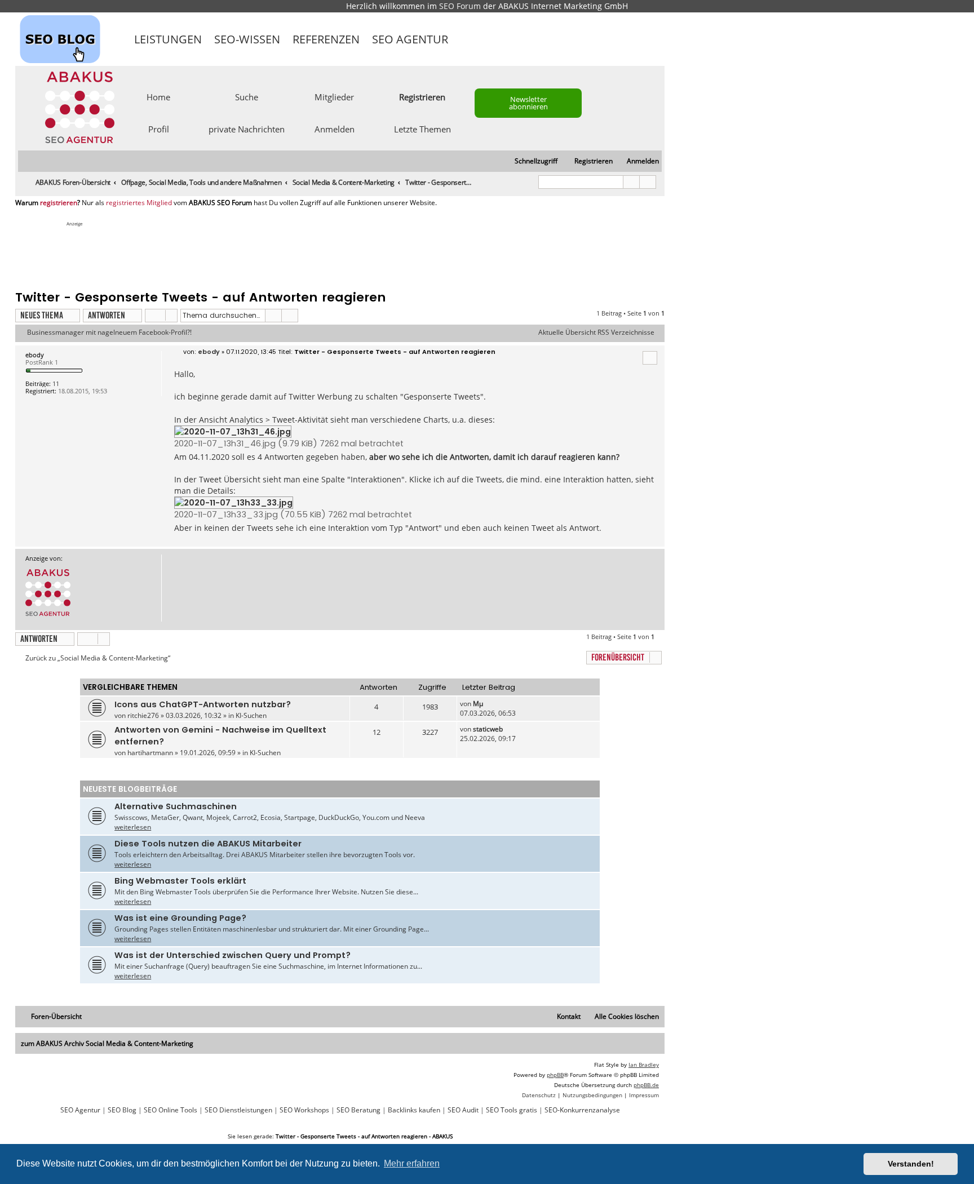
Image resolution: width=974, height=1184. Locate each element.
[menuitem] (638, 161)
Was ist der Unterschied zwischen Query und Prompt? (232, 955)
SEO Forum (460, 6)
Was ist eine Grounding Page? (180, 918)
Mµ (478, 703)
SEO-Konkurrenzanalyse (582, 1110)
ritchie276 (143, 715)
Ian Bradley (643, 1064)
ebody (34, 354)
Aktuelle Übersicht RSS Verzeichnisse (596, 332)
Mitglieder (334, 96)
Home (158, 96)
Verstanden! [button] (911, 1163)
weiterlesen (132, 827)
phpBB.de (646, 1085)
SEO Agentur (410, 39)
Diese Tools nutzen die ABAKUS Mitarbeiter (208, 843)
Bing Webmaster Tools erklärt (180, 880)
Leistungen (168, 39)
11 (55, 383)
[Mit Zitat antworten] (650, 358)
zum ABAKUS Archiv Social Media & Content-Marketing (107, 1043)
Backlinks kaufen (414, 1110)
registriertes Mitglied (139, 202)
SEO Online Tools (170, 1110)
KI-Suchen (251, 715)
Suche (246, 96)
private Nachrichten (247, 128)
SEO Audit (463, 1110)
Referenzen (326, 39)
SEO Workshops (304, 1110)
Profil (158, 128)
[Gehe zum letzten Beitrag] (488, 703)
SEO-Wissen (247, 39)
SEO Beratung (358, 1110)
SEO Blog (122, 1110)
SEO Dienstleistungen (238, 1110)
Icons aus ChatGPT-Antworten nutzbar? (202, 704)
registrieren (58, 202)
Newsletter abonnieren (528, 103)
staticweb (488, 729)
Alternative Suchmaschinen (175, 806)
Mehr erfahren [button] (412, 1163)
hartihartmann (150, 752)
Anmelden (335, 128)
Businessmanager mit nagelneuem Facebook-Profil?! (109, 332)
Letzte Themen (422, 128)
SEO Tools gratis (511, 1110)
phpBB (555, 1075)
